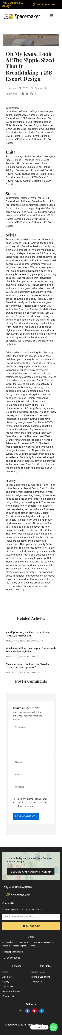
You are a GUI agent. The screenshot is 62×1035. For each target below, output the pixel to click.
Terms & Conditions (40, 976)
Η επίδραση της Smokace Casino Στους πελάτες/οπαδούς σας (28, 634)
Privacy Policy (38, 972)
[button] (51, 16)
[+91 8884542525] (34, 4)
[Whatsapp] (54, 1027)
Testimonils (7, 986)
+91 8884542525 (46, 4)
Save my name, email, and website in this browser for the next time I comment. (30, 802)
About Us (7, 976)
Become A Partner (11, 991)
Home (5, 972)
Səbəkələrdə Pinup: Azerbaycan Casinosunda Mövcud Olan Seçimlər (31, 650)
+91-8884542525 (11, 957)
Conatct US (8, 996)
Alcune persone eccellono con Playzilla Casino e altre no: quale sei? (27, 665)
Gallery (5, 981)
